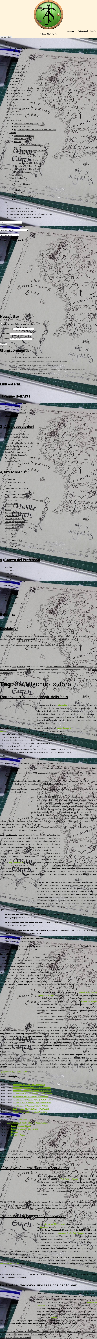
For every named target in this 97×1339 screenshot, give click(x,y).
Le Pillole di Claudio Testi (19, 108)
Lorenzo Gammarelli (32, 1157)
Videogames (14, 181)
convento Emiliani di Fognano (71, 1233)
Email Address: (6, 329)
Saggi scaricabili (15, 96)
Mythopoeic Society (12, 440)
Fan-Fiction (18, 148)
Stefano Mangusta (71, 1157)
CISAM (53, 1317)
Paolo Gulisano (35, 1208)
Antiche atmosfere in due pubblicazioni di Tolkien (35, 357)
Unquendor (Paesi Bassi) (14, 461)
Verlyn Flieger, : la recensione (41, 365)
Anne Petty (9, 567)
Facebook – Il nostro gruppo (16, 406)
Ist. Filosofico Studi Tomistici (16, 437)
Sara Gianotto (11, 1277)
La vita (12, 87)
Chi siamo (9, 45)
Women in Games (18, 1135)
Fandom (12, 132)
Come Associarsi (16, 54)
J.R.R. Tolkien (10, 84)
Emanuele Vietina (34, 1154)
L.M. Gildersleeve (11, 594)
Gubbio (20, 1334)
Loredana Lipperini (15, 1157)
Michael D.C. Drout (12, 597)
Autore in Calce (23, 1151)
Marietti (8, 509)
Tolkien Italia (10, 534)
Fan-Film (17, 141)
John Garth (9, 591)
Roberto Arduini (23, 1202)
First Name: (5, 334)
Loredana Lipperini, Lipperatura (24, 1129)
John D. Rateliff (11, 588)
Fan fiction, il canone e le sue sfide (32, 154)
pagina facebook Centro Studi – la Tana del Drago (27, 1123)
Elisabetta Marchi (66, 1274)
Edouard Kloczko (19, 1154)
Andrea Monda (57, 1151)
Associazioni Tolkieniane (24, 135)
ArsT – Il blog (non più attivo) (16, 403)
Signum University (12, 515)
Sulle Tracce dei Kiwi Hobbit (30, 144)
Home (7, 42)
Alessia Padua (44, 1151)
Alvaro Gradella (55, 1202)
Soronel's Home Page (13, 518)
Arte (30, 1274)
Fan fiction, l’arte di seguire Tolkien (32, 151)
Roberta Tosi (57, 1157)
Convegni (34, 1331)
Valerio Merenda (16, 373)
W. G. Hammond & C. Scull (15, 603)
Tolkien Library (10, 537)
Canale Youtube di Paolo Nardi (16, 488)
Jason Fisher (10, 585)
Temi (7, 117)
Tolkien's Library (11, 546)
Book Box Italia (16, 365)
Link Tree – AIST (11, 415)
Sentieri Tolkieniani (12, 449)
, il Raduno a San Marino (34, 1167)
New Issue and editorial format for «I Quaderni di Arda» (30, 214)
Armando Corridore (84, 1202)
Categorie (4, 227)
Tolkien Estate (10, 527)
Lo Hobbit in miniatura (23, 199)
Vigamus (14, 1132)
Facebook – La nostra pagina (16, 409)
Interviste (13, 111)
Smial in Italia (19, 138)
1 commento (22, 1277)
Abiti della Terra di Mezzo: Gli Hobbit (28, 166)
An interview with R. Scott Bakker (22, 211)
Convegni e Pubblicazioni (19, 99)
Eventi (32, 1202)
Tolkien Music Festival (13, 540)
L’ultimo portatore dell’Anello (30, 163)
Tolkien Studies (11, 543)
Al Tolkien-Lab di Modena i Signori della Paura (32, 1103)
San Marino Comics (69, 1179)
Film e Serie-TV (15, 120)
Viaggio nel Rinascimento (54, 1224)
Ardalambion (10, 479)
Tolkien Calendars (16, 178)
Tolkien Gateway (11, 531)
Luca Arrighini (73, 1205)
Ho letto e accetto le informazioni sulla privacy (20, 324)
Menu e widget (6, 37)
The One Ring (19, 193)
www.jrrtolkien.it (6, 636)
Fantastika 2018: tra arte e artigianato (29, 1084)
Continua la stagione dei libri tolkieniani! (36, 373)
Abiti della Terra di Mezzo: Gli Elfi (27, 169)
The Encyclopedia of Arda (15, 521)
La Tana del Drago (12, 78)
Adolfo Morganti (41, 1202)
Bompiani (8, 485)
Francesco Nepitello (65, 1154)
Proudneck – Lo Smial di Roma (17, 443)
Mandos (8, 506)
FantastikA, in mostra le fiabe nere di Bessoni (32, 1090)
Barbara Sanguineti (71, 1151)
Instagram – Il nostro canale (15, 412)
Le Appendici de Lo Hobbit (29, 157)
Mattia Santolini (13, 1208)
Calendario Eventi (12, 202)
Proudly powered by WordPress (18, 1337)
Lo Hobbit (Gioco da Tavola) (25, 196)
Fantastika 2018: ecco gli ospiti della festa (34, 696)
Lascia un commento (59, 1208)
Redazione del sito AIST (18, 48)
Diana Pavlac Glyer (12, 576)
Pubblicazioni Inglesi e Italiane (21, 90)
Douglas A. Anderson (13, 582)
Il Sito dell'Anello (11, 500)
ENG (6, 205)
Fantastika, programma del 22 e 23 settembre (32, 1087)
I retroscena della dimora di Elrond (32, 160)
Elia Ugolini (30, 1205)
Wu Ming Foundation (13, 549)
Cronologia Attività (16, 75)
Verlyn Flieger (10, 600)
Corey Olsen (9, 570)
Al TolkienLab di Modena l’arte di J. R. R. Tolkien (33, 1100)
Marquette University (13, 512)
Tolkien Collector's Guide (14, 525)
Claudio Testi (5, 1154)
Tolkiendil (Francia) (12, 458)
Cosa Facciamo (11, 57)
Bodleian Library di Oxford (15, 482)
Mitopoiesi (13, 63)
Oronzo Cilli (24, 1208)
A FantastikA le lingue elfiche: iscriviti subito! (32, 1094)
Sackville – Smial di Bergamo (16, 446)
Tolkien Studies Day (17, 66)
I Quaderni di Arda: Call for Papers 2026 (24, 208)
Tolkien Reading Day (17, 69)
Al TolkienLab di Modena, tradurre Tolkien (30, 1106)
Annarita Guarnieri (69, 1202)
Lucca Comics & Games (18, 72)
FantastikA (13, 60)
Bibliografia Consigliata (14, 93)
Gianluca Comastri (59, 1205)
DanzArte (44, 1227)
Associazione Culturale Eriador (17, 434)
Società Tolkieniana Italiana (15, 452)
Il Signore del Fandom (22, 172)
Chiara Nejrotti (19, 1205)
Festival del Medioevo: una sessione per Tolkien (38, 1285)
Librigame (13, 187)
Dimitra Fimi (10, 579)
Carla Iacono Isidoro (88, 1151)
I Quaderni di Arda (11, 81)
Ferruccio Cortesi (49, 1154)
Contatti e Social (16, 51)
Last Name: (4, 338)
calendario (36, 1274)
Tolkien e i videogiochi (23, 184)
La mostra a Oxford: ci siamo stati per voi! (30, 1097)
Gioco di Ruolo (15, 190)
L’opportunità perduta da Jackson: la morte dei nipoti (35, 129)
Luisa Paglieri (85, 1205)
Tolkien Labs (14, 102)
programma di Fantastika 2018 (14, 1072)
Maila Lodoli (46, 1157)
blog (16, 862)
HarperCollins (10, 497)
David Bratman (10, 573)
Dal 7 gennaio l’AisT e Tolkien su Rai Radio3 (31, 1109)
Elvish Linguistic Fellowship (16, 494)
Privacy (3, 1337)
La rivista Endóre (11, 503)
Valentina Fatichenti (88, 1157)
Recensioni (13, 105)
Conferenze (34, 1151)
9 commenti (41, 1334)
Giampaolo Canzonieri (83, 1154)
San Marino (46, 1208)
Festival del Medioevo (8, 1334)
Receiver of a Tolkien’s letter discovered (25, 217)
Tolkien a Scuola (15, 114)
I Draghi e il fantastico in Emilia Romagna (30, 1112)
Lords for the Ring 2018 (9, 1263)
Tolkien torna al (33, 1215)
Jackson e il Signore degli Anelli (26, 123)
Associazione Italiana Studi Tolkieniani (82, 31)
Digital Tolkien (10, 491)
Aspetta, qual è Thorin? (23, 126)
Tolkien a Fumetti (16, 175)
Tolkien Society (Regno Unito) (16, 455)
